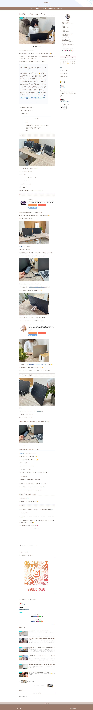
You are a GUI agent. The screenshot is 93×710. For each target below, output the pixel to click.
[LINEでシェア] (40, 616)
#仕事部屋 (27, 98)
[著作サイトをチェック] (32, 621)
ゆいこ (68, 20)
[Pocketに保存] (38, 616)
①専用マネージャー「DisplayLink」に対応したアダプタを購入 (38, 125)
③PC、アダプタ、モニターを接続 (33, 128)
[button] (42, 616)
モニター (20, 246)
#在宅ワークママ (39, 97)
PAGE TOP (47, 703)
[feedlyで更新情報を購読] (40, 621)
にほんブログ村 (22, 604)
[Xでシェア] (32, 616)
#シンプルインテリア (33, 98)
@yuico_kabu (23, 65)
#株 (24, 97)
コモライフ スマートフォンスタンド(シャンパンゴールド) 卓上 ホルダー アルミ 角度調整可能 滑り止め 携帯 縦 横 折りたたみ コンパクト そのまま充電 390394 (41, 327)
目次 (35, 118)
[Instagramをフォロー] (34, 621)
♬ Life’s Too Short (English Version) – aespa (29, 101)
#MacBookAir (40, 98)
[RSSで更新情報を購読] (42, 621)
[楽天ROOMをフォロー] (38, 621)
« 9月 (61, 67)
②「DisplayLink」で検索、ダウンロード (34, 127)
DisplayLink (22, 453)
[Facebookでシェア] (34, 616)
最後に (27, 130)
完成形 (27, 120)
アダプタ (39, 411)
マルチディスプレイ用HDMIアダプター (37, 287)
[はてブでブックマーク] (36, 616)
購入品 (27, 122)
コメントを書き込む (37, 693)
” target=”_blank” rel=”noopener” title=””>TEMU (37, 364)
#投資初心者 (28, 97)
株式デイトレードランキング (24, 609)
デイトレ (21, 612)
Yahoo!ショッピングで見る (32, 207)
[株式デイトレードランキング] (21, 607)
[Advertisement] (37, 535)
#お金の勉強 (33, 97)
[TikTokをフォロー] (36, 621)
